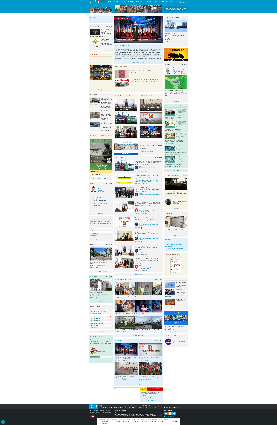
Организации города (172, 17)
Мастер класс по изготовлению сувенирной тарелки (173, 165)
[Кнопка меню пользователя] (183, 1)
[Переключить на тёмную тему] (178, 2)
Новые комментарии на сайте (125, 45)
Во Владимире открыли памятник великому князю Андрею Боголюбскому (147, 246)
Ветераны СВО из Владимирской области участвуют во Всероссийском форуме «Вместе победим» (148, 189)
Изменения (94, 276)
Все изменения (101, 301)
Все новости (138, 274)
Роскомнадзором (142, 407)
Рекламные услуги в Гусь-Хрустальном (101, 412)
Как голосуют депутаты (98, 218)
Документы (169, 279)
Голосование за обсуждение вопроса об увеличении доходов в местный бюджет (100, 223)
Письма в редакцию (171, 175)
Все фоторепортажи (138, 335)
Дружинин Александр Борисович (178, 69)
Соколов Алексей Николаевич (102, 189)
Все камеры (151, 400)
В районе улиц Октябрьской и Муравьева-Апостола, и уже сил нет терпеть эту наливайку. (175, 193)
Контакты (107, 410)
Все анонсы (175, 170)
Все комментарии (138, 62)
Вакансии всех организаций (101, 178)
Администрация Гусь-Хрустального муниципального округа (147, 211)
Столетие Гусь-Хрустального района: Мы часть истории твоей (126, 357)
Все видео (138, 384)
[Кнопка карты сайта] (186, 1)
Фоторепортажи (141, 1)
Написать (184, 175)
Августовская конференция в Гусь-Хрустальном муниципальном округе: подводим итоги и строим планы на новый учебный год (148, 261)
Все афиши (101, 90)
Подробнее (180, 407)
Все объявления (138, 89)
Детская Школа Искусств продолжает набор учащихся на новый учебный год (175, 141)
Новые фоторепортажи (123, 279)
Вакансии (93, 135)
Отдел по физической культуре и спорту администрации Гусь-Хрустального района (149, 181)
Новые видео (119, 340)
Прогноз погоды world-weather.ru (173, 244)
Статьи (167, 64)
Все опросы (101, 361)
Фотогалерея (157, 5)
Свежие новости (120, 157)
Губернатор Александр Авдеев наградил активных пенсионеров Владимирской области (148, 233)
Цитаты (92, 183)
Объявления (94, 26)
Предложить (158, 157)
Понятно (175, 421)
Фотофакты (94, 244)
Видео (149, 1)
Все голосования (101, 240)
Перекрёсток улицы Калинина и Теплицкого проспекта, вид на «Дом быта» (150, 393)
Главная (103, 1)
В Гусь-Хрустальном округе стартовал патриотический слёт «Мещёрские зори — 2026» (148, 377)
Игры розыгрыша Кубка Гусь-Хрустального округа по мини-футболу (147, 176)
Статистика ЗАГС (95, 306)
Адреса (132, 1)
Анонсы (167, 106)
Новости (110, 1)
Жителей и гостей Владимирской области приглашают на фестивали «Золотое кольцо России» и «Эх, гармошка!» (148, 219)
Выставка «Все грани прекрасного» (174, 117)
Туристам (169, 1)
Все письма (175, 208)
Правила (102, 410)
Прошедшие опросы (97, 336)
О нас (91, 410)
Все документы (175, 308)
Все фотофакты (101, 271)
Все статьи (176, 101)
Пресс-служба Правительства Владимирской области (149, 195)
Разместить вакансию (106, 135)
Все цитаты (101, 213)
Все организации (176, 45)
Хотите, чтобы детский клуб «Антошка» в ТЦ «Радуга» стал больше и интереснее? (99, 341)
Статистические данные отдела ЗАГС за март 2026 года (100, 310)
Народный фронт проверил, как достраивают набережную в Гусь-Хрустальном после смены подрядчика (148, 162)
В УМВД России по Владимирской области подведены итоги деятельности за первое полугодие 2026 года (125, 377)
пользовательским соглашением (117, 420)
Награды (96, 410)
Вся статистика (101, 331)
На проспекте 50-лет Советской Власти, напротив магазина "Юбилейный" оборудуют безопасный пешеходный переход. (100, 263)
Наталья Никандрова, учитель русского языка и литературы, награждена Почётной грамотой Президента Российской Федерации (147, 204)
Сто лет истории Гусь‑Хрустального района (150, 357)
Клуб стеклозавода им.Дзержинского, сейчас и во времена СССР (99, 294)
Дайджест (168, 213)
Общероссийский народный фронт (147, 167)
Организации (124, 1)
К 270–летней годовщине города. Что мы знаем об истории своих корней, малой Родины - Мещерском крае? (176, 93)
